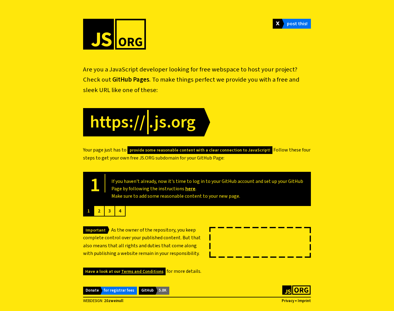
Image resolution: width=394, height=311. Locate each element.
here (190, 188)
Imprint (304, 301)
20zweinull (113, 301)
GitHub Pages (130, 79)
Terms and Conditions (142, 271)
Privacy (288, 301)
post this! (297, 23)
